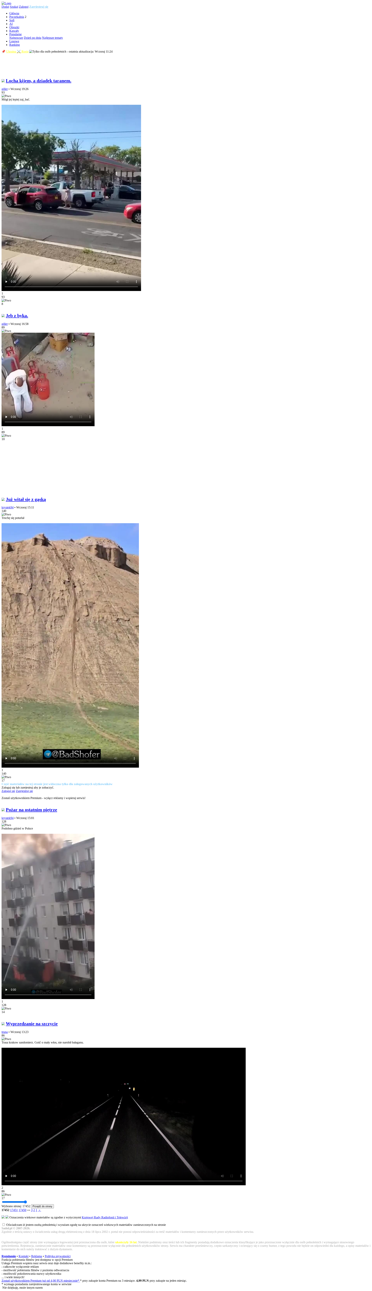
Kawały (14, 30)
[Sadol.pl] (6, 3)
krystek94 (8, 507)
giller (5, 89)
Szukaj (14, 6)
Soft (11, 20)
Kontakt (23, 1256)
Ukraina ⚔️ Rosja (17, 51)
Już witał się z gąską (26, 499)
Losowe (14, 41)
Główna (14, 13)
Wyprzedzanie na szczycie (32, 1023)
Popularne (15, 34)
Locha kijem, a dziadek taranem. (38, 80)
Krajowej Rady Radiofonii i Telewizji (105, 1217)
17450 (22, 1210)
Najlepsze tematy (52, 37)
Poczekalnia (16, 16)
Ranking (14, 44)
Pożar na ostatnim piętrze (31, 809)
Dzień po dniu (32, 37)
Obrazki (14, 27)
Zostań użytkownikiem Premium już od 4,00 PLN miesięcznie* (41, 1280)
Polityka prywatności (58, 1256)
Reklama (36, 1256)
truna (5, 1032)
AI (11, 23)
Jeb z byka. (17, 315)
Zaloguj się (8, 791)
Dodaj (5, 6)
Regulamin (9, 1256)
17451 (14, 1210)
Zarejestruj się (38, 6)
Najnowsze (16, 37)
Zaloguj (23, 6)
